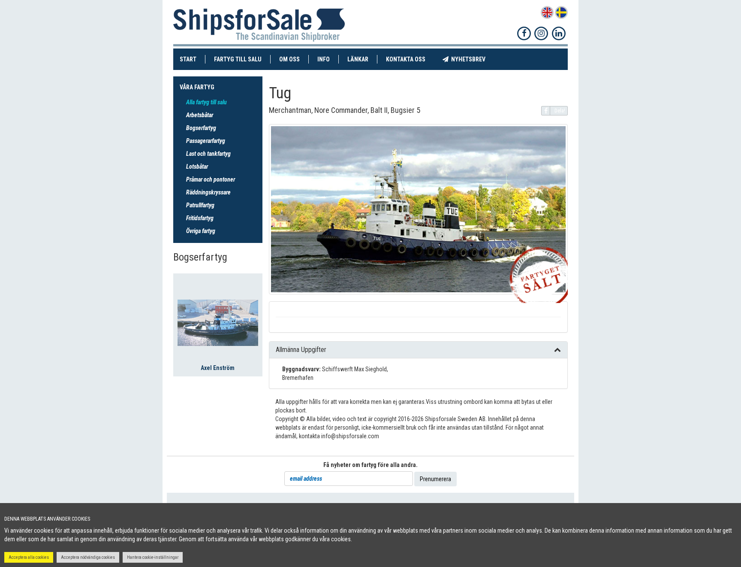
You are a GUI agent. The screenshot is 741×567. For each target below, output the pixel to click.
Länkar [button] (357, 59)
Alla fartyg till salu (206, 102)
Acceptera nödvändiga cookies (88, 557)
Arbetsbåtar (199, 115)
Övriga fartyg (200, 230)
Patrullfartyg (200, 205)
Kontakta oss (410, 59)
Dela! (559, 111)
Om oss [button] (289, 59)
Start (192, 59)
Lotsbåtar (197, 166)
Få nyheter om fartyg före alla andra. (370, 464)
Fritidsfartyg (200, 218)
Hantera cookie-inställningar (152, 557)
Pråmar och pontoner (210, 179)
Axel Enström (218, 367)
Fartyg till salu (242, 59)
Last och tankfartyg (208, 153)
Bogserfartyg (201, 127)
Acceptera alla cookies (29, 557)
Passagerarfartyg (205, 140)
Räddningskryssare (208, 192)
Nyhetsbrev (471, 59)
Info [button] (323, 59)
